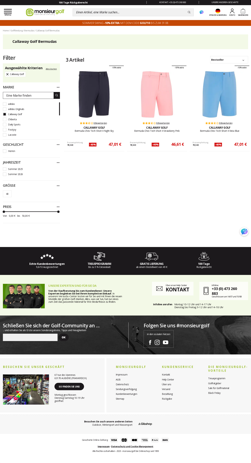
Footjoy (12, 129)
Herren (11, 151)
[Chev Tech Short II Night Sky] (94, 94)
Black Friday (214, 392)
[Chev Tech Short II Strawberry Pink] (157, 94)
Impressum (122, 374)
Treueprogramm (216, 378)
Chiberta (12, 119)
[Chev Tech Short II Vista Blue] (219, 94)
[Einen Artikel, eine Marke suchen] (189, 12)
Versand (166, 389)
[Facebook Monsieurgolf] (150, 341)
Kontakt (166, 374)
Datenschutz (122, 384)
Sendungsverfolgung (126, 389)
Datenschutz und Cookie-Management (132, 446)
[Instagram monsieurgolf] (157, 341)
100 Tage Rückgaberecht (73, 2)
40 (7, 193)
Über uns (166, 384)
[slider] (4, 212)
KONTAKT (177, 289)
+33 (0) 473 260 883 (224, 291)
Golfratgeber (214, 383)
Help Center (168, 379)
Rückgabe (167, 398)
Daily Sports (14, 124)
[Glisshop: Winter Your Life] (45, 12)
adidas (11, 104)
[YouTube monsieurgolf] (165, 341)
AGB (118, 379)
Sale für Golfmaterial (218, 388)
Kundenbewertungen (126, 394)
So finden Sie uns (69, 386)
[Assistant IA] (201, 12)
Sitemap (120, 398)
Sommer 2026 (15, 174)
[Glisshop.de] (145, 423)
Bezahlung (167, 394)
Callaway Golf (15, 114)
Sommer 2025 (15, 169)
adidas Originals (16, 109)
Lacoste (12, 134)
